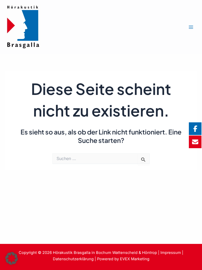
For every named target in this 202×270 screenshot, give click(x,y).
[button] (11, 258)
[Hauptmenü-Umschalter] (191, 27)
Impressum (170, 252)
